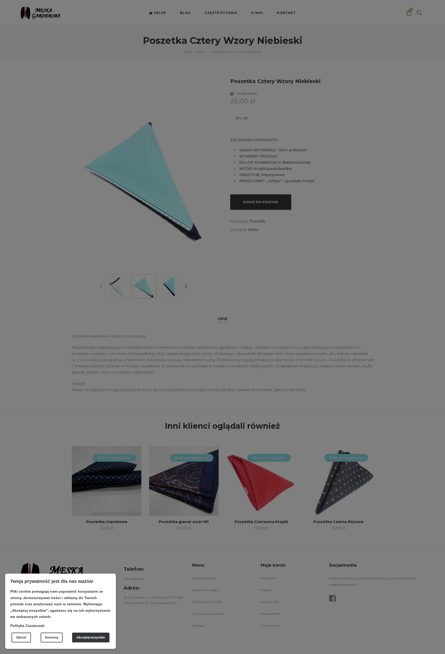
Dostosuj (51, 637)
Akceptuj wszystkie (90, 637)
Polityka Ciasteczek (27, 626)
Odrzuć (21, 637)
